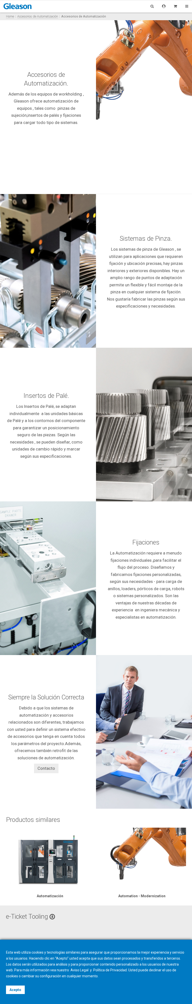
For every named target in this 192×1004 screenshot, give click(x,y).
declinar (155, 970)
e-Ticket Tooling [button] (28, 916)
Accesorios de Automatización (37, 16)
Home (10, 16)
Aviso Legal (79, 970)
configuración (50, 976)
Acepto (15, 990)
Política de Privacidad (110, 970)
